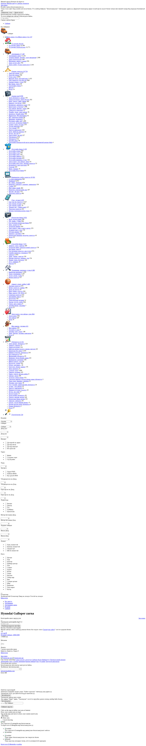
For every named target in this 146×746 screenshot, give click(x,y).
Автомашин (17, 54)
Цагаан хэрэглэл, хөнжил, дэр (19, 258)
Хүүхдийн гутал (14, 153)
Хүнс (10, 319)
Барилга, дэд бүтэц (15, 103)
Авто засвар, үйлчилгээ (17, 343)
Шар (8, 583)
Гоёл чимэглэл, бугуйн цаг (18, 80)
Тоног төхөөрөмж (15, 274)
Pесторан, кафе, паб (15, 121)
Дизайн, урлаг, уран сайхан (18, 112)
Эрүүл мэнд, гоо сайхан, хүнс (22, 314)
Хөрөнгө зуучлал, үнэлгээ (17, 390)
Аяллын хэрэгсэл (14, 286)
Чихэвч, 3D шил (14, 191)
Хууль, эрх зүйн (14, 392)
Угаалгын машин (14, 226)
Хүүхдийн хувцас (15, 151)
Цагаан (9, 557)
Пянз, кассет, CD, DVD (17, 293)
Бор (8, 579)
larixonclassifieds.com (8, 671)
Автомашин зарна (15, 56)
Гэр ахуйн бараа (18, 244)
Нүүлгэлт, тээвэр (14, 363)
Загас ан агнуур (14, 289)
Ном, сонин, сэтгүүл (16, 291)
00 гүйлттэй (11, 448)
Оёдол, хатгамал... (15, 365)
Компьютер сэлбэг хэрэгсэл (23, 177)
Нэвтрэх (3, 3)
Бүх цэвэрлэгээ (14, 354)
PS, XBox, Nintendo (15, 183)
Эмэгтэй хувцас (14, 73)
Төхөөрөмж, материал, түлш (23, 270)
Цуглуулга (12, 298)
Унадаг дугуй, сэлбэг (16, 302)
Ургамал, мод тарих (15, 383)
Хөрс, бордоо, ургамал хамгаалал (20, 333)
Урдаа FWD (11, 471)
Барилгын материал (15, 272)
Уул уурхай (12, 128)
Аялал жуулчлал (14, 347)
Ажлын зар (17, 96)
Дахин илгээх (19, 12)
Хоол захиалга (13, 368)
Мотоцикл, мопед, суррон (17, 61)
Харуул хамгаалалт (15, 130)
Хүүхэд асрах (13, 393)
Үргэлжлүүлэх (6, 695)
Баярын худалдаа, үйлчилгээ (18, 352)
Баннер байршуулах (32, 661)
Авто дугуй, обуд (14, 63)
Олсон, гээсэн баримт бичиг (18, 402)
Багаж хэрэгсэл (14, 277)
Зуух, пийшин (13, 262)
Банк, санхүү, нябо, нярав (17, 101)
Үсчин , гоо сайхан (15, 386)
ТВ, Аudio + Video (15, 221)
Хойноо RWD (11, 473)
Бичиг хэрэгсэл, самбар (17, 288)
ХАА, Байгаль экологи (16, 132)
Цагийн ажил (13, 140)
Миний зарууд (12, 3)
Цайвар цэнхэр (12, 563)
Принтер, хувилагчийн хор (18, 190)
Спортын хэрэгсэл (15, 295)
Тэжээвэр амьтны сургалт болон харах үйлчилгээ (25, 379)
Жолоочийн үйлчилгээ (16, 356)
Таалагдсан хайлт (49, 629)
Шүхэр (11, 87)
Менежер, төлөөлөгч (16, 119)
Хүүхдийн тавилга (15, 156)
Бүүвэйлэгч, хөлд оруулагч (18, 165)
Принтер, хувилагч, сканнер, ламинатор (22, 184)
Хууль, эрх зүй (14, 133)
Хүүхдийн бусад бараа (16, 170)
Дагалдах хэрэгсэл (15, 193)
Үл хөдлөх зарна (14, 45)
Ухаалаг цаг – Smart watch (17, 207)
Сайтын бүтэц (37, 660)
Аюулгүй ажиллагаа (52, 661)
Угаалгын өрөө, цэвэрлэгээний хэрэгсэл (22, 247)
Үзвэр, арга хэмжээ (15, 304)
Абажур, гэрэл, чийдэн (16, 246)
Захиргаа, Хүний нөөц (16, 114)
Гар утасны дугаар (15, 204)
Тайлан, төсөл (13, 376)
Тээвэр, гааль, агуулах (16, 124)
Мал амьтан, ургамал (19, 326)
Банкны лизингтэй (13, 547)
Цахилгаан (11, 511)
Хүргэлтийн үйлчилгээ (17, 395)
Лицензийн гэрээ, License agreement (13, 661)
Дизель (9, 505)
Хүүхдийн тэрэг (14, 154)
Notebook (12, 181)
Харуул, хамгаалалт (15, 388)
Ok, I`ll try (5, 716)
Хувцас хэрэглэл (19, 71)
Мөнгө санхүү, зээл (15, 361)
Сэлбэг (11, 186)
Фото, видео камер (15, 219)
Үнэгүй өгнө (17, 414)
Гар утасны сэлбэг (15, 205)
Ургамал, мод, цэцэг (15, 331)
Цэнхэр (9, 561)
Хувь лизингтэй (12, 545)
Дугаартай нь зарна (13, 442)
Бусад (11, 89)
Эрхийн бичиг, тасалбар (17, 305)
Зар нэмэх (4, 5)
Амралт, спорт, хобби (20, 284)
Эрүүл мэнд (13, 316)
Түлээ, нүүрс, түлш (15, 275)
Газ (8, 507)
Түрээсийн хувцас (15, 86)
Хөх (8, 565)
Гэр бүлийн (11, 459)
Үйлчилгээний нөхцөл (57, 660)
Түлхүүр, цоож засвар (16, 377)
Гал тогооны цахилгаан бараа (19, 223)
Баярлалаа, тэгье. (7, 12)
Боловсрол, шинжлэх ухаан (18, 105)
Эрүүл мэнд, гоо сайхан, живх (19, 161)
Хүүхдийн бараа (19, 149)
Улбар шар (10, 577)
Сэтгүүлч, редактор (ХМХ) (18, 123)
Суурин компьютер (15, 179)
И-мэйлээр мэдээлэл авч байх (11, 626)
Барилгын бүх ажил (15, 351)
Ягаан (9, 571)
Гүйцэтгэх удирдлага (16, 110)
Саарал (9, 567)
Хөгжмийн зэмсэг (15, 297)
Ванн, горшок (13, 169)
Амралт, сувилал (14, 345)
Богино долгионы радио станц (19, 211)
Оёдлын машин (14, 232)
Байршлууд (46, 660)
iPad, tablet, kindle (14, 188)
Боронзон (10, 585)
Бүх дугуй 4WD (12, 475)
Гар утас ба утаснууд (16, 202)
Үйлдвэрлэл (13, 137)
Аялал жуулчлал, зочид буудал (19, 99)
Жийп (9, 455)
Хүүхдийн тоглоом (15, 158)
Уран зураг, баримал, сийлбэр (19, 381)
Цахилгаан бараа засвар (17, 399)
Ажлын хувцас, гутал (16, 82)
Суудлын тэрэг (12, 457)
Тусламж (42, 661)
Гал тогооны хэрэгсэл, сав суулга (20, 251)
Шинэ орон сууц (25, 37)
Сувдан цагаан (12, 581)
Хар (8, 559)
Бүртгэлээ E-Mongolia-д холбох (11, 744)
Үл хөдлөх (17, 44)
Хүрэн (9, 569)
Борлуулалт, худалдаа (16, 107)
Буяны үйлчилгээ (15, 406)
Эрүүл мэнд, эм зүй (15, 135)
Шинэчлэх (4, 598)
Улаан (9, 573)
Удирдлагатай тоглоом (16, 300)
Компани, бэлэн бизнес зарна (19, 358)
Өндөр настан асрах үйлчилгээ (19, 404)
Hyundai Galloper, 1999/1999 (10, 635)
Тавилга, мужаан (14, 372)
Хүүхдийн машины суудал (18, 160)
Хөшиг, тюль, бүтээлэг (16, 260)
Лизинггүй (11, 549)
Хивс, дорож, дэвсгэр (16, 256)
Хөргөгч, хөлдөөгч (15, 233)
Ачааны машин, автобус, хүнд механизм (22, 57)
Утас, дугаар (17, 200)
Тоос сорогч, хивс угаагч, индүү (20, 228)
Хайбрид (10, 509)
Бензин (9, 503)
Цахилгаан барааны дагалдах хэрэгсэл (22, 235)
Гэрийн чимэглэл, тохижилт (18, 253)
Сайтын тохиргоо (23, 3)
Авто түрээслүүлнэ (15, 59)
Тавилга (11, 254)
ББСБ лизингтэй (12, 550)
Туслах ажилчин (14, 126)
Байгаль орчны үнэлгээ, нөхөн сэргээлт (22, 349)
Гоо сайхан (12, 318)
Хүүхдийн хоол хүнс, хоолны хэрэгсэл (22, 163)
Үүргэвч (11, 167)
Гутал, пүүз (12, 77)
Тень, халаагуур (14, 225)
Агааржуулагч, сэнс (15, 230)
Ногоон (9, 575)
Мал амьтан (13, 328)
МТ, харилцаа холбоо (16, 117)
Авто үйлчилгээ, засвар (17, 98)
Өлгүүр (11, 263)
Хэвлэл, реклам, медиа (16, 397)
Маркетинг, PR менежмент (18, 115)
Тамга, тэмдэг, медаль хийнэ (18, 374)
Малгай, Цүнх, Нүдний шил (18, 78)
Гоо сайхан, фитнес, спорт (18, 108)
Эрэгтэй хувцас (14, 75)
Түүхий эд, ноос (14, 330)
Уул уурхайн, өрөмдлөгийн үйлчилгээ (22, 385)
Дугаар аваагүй (12, 446)
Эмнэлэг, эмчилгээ (15, 401)
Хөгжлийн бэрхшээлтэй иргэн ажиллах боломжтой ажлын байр (30, 142)
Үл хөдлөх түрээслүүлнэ (17, 47)
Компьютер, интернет (16, 360)
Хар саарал (11, 587)
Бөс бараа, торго (14, 84)
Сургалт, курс (13, 370)
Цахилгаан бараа (19, 217)
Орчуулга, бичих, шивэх (17, 367)
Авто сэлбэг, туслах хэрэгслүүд (19, 65)
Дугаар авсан (11, 444)
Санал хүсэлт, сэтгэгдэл (23, 660)
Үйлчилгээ (12, 139)
